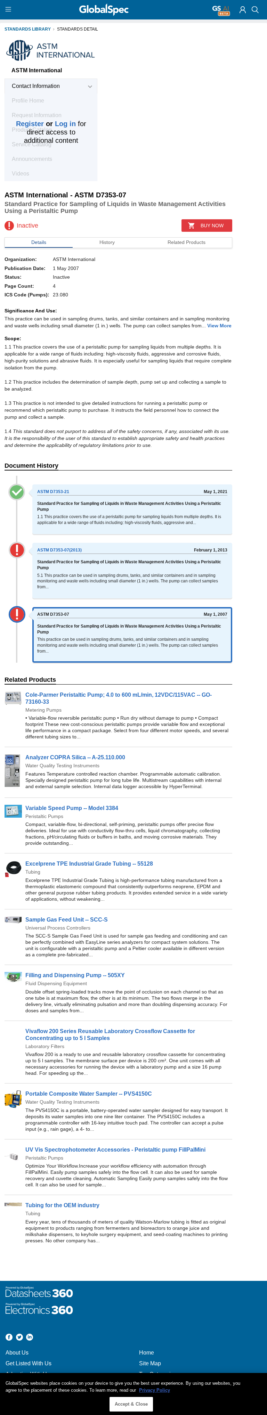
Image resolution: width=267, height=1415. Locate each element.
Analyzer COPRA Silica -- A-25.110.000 (75, 757)
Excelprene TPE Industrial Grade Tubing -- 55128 (89, 864)
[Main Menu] (9, 10)
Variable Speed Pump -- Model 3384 (71, 808)
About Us (17, 1353)
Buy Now (212, 225)
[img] (242, 10)
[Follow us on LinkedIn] (29, 1338)
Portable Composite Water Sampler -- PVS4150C (88, 1094)
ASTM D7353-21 (53, 491)
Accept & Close (131, 1404)
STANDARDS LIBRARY (28, 29)
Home (146, 1353)
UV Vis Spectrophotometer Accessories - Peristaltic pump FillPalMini (115, 1150)
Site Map (150, 1363)
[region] (133, 1394)
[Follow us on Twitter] (19, 1338)
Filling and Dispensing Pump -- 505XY (75, 975)
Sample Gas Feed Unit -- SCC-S (66, 920)
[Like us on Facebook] (9, 1338)
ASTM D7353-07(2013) (59, 550)
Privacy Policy (154, 1390)
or (46, 124)
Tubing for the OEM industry (62, 1205)
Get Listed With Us (28, 1363)
